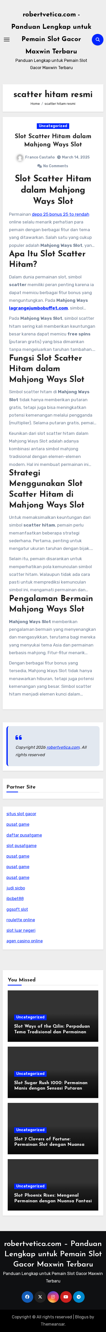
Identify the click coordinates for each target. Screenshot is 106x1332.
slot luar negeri (21, 930)
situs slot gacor (21, 813)
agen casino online (24, 941)
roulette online (20, 919)
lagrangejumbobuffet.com (38, 308)
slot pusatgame (21, 845)
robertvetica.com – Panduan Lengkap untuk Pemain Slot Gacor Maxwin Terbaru (53, 1254)
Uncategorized (53, 126)
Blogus (82, 1317)
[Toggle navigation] (7, 39)
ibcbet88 (15, 898)
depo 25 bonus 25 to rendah (60, 214)
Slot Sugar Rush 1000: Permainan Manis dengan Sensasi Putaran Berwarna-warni (50, 1088)
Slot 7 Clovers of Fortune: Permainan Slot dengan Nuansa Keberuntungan (49, 1145)
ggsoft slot (17, 909)
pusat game (17, 824)
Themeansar (53, 1324)
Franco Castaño (40, 157)
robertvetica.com (63, 747)
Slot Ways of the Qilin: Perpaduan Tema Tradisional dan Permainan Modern (52, 1032)
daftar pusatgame (24, 835)
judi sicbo (15, 888)
